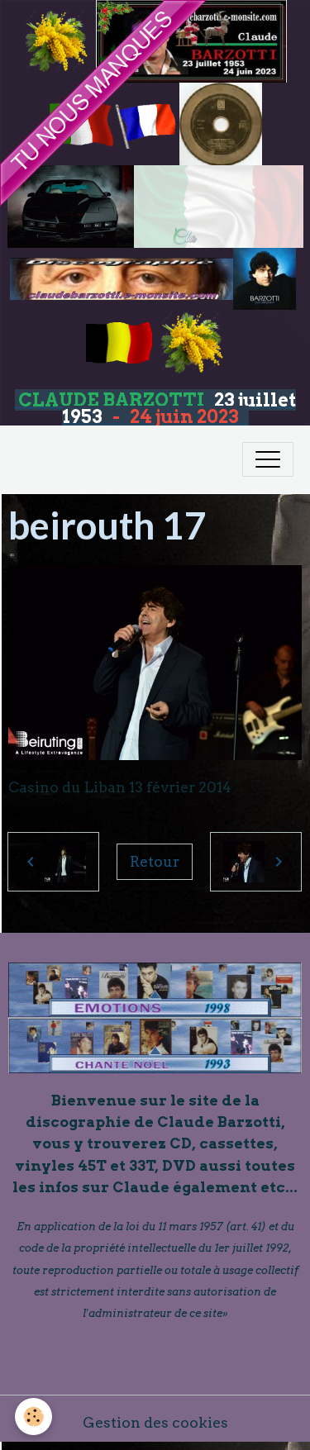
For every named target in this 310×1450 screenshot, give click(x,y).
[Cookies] (33, 1416)
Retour (154, 861)
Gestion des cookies (155, 1422)
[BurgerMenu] (267, 459)
